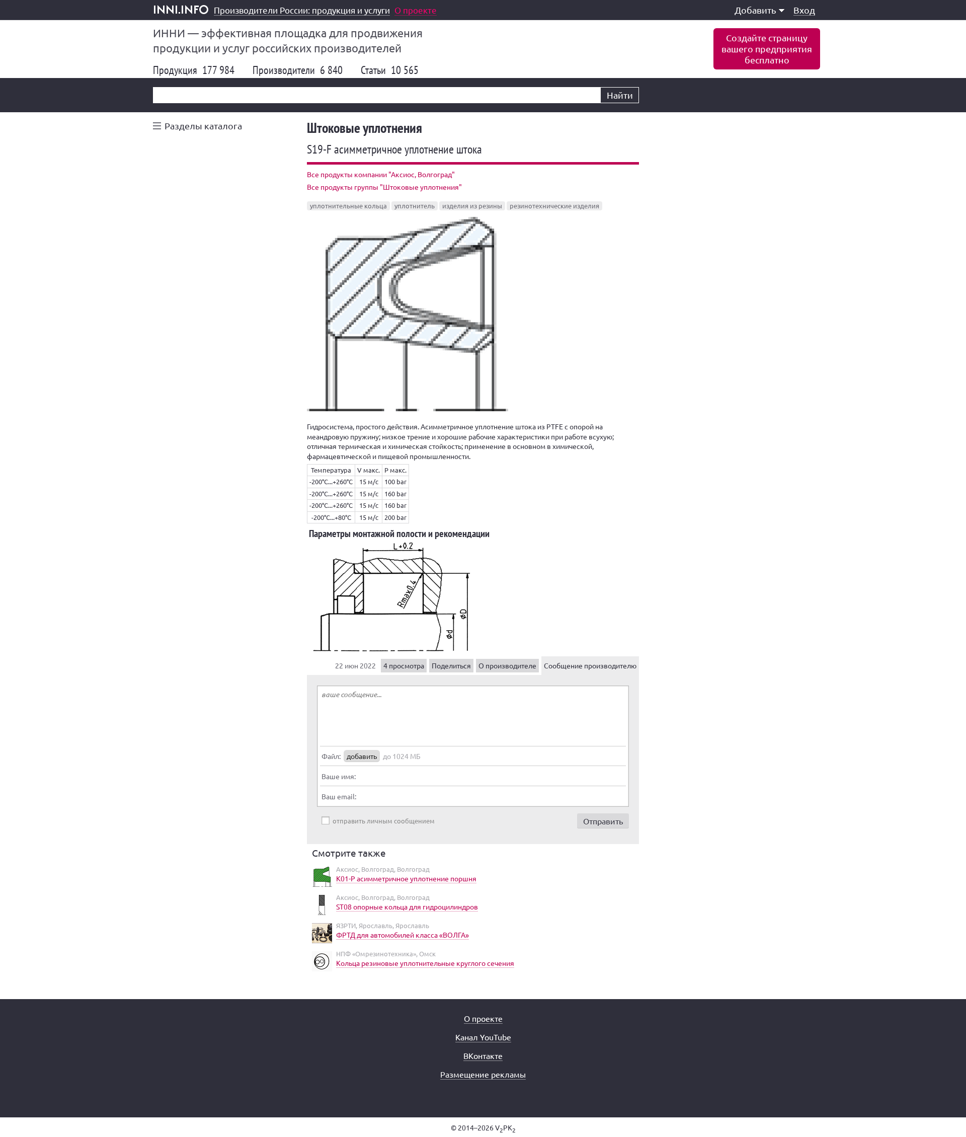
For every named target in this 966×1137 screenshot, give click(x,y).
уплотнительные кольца (348, 205)
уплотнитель (414, 205)
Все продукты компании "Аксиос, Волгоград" (381, 174)
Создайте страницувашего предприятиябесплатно (766, 48)
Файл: (331, 756)
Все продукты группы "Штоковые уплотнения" (384, 186)
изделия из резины (472, 205)
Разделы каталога (203, 125)
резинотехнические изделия (554, 205)
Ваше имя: (338, 776)
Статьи (390, 70)
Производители (298, 70)
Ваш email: (338, 796)
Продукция (193, 70)
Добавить (755, 10)
